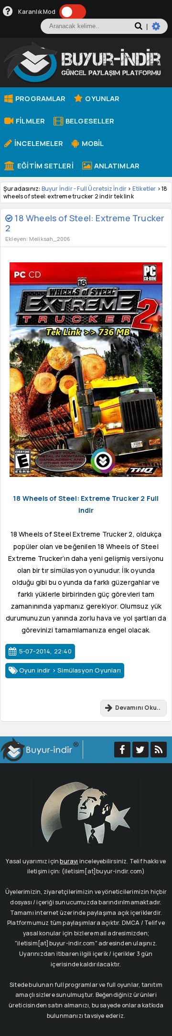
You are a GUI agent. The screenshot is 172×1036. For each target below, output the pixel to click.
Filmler (29, 120)
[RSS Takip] (158, 749)
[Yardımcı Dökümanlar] (7, 11)
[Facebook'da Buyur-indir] (122, 749)
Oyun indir (35, 670)
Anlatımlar (116, 165)
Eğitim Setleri (45, 165)
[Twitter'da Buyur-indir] (140, 749)
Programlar (39, 98)
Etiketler (144, 189)
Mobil (92, 143)
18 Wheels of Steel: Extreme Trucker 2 (84, 222)
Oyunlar (101, 98)
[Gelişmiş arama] (160, 30)
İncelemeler (38, 143)
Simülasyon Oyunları (89, 670)
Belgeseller (89, 120)
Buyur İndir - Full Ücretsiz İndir (84, 189)
